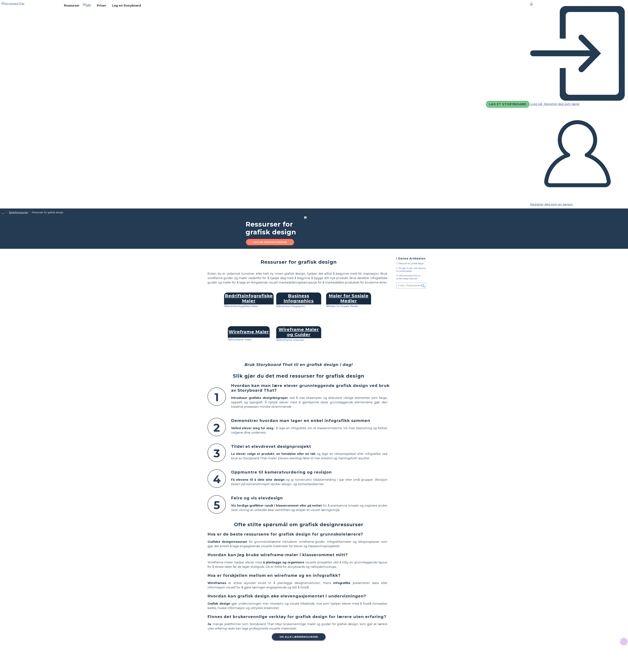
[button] (88, 5)
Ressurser (71, 5)
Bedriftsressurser (18, 212)
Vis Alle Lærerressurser (298, 636)
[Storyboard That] (13, 3)
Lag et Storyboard (507, 104)
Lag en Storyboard (126, 5)
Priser (101, 5)
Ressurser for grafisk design (411, 263)
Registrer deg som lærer (561, 104)
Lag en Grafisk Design (270, 242)
